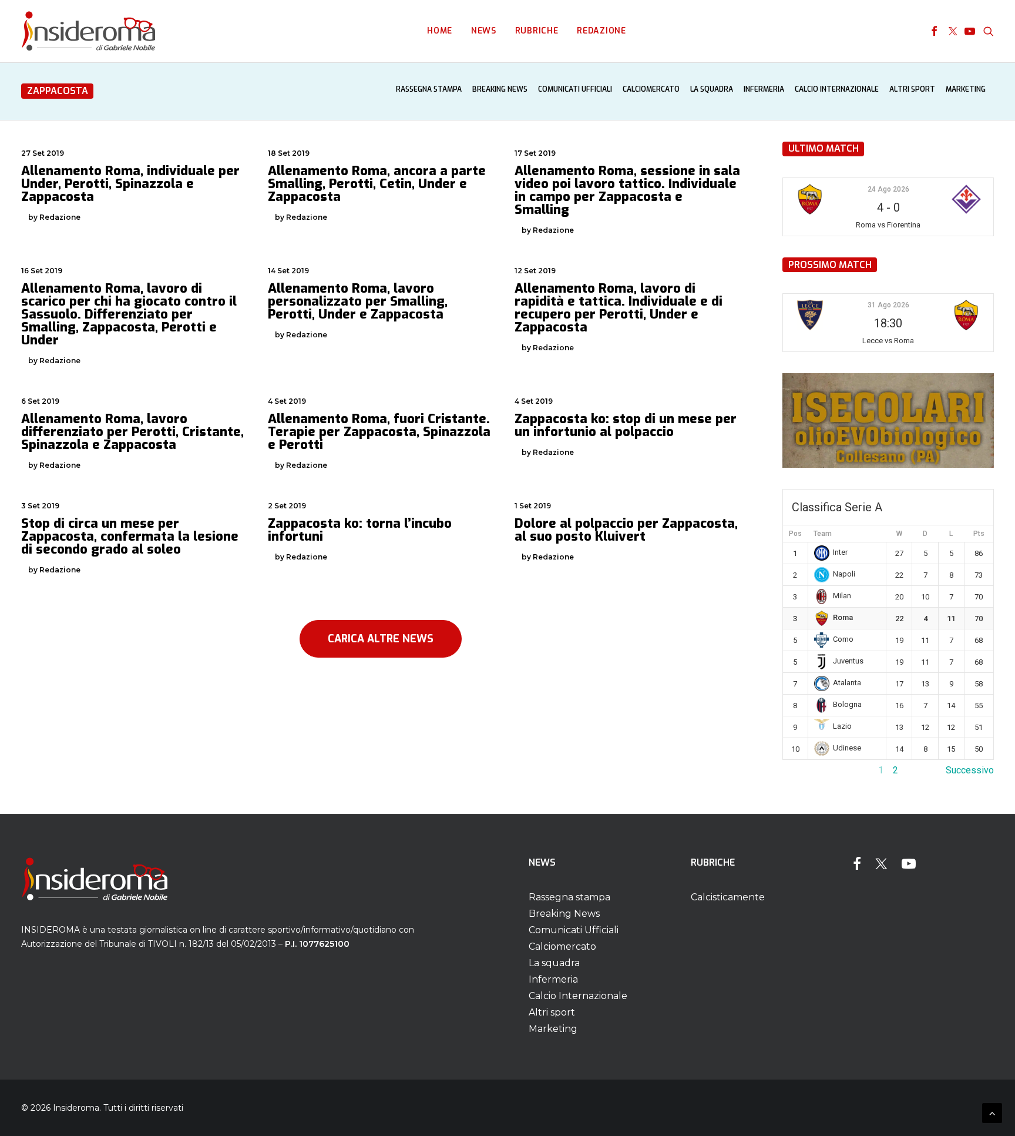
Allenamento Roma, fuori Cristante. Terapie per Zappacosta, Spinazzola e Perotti (379, 431)
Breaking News (499, 89)
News (483, 30)
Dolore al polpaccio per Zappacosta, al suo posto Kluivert (626, 530)
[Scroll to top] (992, 1112)
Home (439, 30)
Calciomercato (651, 89)
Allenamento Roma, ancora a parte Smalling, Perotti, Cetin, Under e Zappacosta (377, 183)
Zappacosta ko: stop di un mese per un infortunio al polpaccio (626, 425)
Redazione (601, 30)
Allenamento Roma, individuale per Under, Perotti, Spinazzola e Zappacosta (130, 183)
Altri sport (912, 89)
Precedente (806, 770)
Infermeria (764, 89)
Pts (978, 534)
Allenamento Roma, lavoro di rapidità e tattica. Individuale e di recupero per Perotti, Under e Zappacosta (618, 308)
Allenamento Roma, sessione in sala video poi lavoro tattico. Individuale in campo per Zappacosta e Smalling (627, 190)
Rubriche (537, 30)
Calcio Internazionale (837, 89)
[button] (934, 31)
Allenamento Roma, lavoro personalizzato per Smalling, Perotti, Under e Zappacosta (358, 301)
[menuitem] (440, 31)
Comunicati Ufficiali (575, 89)
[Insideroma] (88, 31)
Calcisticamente (728, 897)
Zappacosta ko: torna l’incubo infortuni (360, 530)
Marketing (966, 89)
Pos (795, 534)
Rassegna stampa (429, 89)
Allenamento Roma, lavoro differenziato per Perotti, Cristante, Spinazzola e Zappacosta (132, 431)
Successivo (970, 770)
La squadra (711, 89)
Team (823, 534)
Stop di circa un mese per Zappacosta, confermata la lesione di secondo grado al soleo (129, 536)
